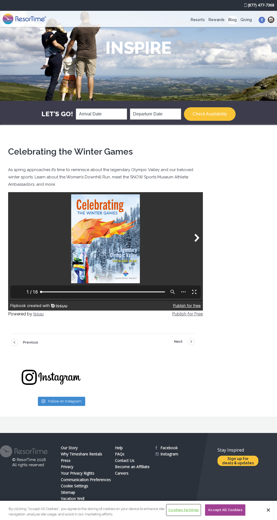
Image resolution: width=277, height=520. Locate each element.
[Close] (268, 510)
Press (66, 460)
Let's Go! (57, 114)
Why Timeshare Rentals (81, 453)
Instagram (169, 453)
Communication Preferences (86, 479)
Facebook (169, 447)
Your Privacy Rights (77, 473)
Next (178, 341)
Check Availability (210, 114)
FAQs (119, 453)
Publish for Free (187, 313)
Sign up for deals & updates (238, 460)
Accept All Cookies (225, 510)
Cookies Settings (183, 510)
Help (119, 447)
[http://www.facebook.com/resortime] (262, 20)
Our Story (69, 447)
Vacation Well (72, 498)
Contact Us (124, 460)
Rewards (217, 20)
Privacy (67, 466)
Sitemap (68, 492)
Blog (232, 20)
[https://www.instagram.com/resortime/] (271, 19)
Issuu (38, 313)
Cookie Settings (74, 485)
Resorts (198, 20)
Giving (246, 20)
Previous (30, 342)
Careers (121, 473)
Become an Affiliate (132, 466)
